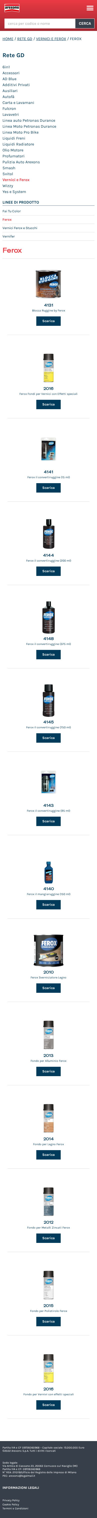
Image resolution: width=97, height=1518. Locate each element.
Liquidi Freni (13, 138)
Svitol (7, 173)
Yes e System (14, 191)
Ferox (7, 219)
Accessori (11, 73)
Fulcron (9, 108)
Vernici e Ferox (51, 38)
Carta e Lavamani (18, 102)
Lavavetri (10, 114)
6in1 (6, 67)
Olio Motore (12, 150)
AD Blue (9, 78)
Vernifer (8, 236)
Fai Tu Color (11, 211)
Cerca (85, 23)
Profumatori (13, 156)
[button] (90, 8)
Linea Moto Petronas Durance (29, 126)
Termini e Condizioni (15, 1508)
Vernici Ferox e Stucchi (19, 228)
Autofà (8, 96)
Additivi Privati (16, 84)
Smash (8, 168)
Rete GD (24, 38)
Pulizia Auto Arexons (21, 162)
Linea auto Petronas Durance (28, 120)
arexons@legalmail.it (22, 1475)
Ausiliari (10, 90)
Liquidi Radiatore (18, 144)
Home (7, 38)
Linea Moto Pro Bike (20, 132)
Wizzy (7, 185)
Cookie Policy (10, 1504)
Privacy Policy (10, 1500)
